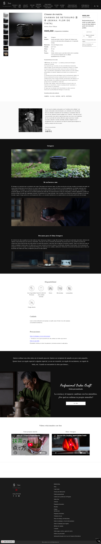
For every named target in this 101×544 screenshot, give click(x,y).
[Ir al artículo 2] (5, 20)
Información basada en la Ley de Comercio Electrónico (67, 536)
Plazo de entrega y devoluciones (62, 518)
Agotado (89, 31)
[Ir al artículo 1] (5, 15)
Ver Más (76, 403)
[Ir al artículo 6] (5, 42)
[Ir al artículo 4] (5, 31)
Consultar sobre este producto (51, 93)
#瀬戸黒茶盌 (69, 96)
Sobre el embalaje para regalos (61, 523)
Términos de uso (58, 516)
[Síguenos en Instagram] (16, 496)
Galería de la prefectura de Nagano (62, 496)
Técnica (32, 6)
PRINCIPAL (14, 6)
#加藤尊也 (46, 96)
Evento (57, 6)
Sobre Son (62, 6)
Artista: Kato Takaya (50, 26)
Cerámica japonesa (85, 6)
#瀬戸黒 (63, 96)
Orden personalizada (59, 494)
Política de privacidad (59, 533)
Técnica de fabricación (59, 491)
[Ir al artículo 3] (5, 26)
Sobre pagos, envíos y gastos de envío (63, 531)
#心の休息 (52, 96)
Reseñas (56, 506)
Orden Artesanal (38, 6)
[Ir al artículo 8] (5, 53)
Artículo (56, 501)
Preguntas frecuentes (72, 6)
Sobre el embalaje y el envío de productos (87, 45)
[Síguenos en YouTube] (19, 496)
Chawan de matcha (53, 14)
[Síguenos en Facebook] (13, 496)
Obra (55, 486)
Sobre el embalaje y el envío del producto (40, 336)
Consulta (56, 528)
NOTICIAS (57, 511)
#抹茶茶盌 (58, 96)
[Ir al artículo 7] (5, 48)
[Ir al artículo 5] (5, 37)
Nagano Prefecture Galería (48, 6)
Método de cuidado (58, 526)
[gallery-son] (5, 3)
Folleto (55, 509)
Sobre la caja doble (34, 340)
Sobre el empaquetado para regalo (89, 40)
